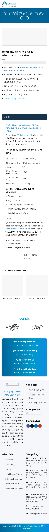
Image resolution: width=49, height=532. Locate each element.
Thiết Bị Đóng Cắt (37, 390)
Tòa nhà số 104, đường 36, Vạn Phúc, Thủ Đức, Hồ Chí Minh (36, 474)
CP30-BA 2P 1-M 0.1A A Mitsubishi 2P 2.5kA (37, 299)
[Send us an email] (32, 426)
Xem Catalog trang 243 (15, 99)
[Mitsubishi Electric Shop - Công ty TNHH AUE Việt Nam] (13, 4)
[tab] (24, 117)
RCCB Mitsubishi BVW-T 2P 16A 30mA (12, 299)
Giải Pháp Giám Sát (37, 403)
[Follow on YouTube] (40, 426)
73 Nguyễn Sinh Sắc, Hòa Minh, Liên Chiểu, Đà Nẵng (36, 462)
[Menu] (45, 4)
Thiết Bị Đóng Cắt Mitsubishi (16, 12)
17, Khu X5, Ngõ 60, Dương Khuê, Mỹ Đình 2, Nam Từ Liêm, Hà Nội (36, 498)
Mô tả (7, 117)
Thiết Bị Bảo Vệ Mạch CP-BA (32, 14)
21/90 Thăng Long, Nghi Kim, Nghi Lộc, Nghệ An (36, 486)
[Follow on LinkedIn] (36, 426)
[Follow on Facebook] (28, 426)
